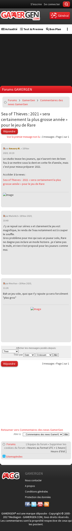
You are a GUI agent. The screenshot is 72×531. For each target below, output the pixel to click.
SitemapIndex (13, 456)
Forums (12, 100)
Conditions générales (36, 491)
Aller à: (17, 434)
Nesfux (13, 283)
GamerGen (28, 100)
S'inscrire (36, 4)
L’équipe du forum (36, 444)
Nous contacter (33, 480)
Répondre (9, 131)
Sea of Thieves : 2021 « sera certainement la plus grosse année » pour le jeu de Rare (34, 119)
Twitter (33, 504)
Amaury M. (14, 148)
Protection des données (38, 497)
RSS (46, 504)
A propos (30, 486)
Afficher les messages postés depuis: (36, 348)
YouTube (40, 504)
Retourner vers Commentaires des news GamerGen (32, 430)
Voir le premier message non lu (23, 137)
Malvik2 (13, 215)
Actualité (11, 29)
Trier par (18, 354)
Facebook (27, 504)
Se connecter (52, 4)
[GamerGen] (20, 15)
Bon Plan (55, 29)
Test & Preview (33, 29)
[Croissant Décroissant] (47, 354)
